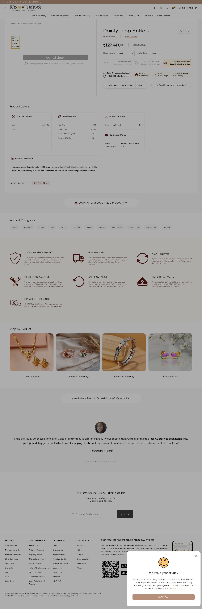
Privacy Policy (175, 588)
